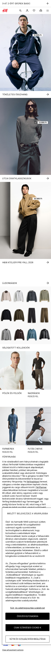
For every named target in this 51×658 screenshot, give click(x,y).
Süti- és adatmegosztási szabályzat (27, 608)
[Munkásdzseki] (6, 296)
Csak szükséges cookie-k (27, 627)
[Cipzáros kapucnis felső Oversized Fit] (6, 315)
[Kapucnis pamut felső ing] (6, 334)
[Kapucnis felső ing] (19, 296)
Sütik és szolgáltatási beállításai (27, 639)
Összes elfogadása (27, 616)
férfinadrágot (33, 481)
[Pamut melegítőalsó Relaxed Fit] (32, 315)
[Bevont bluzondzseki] (44, 334)
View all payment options (12, 650)
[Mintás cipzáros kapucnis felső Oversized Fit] (19, 334)
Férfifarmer (41, 487)
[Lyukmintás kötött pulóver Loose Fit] (44, 296)
